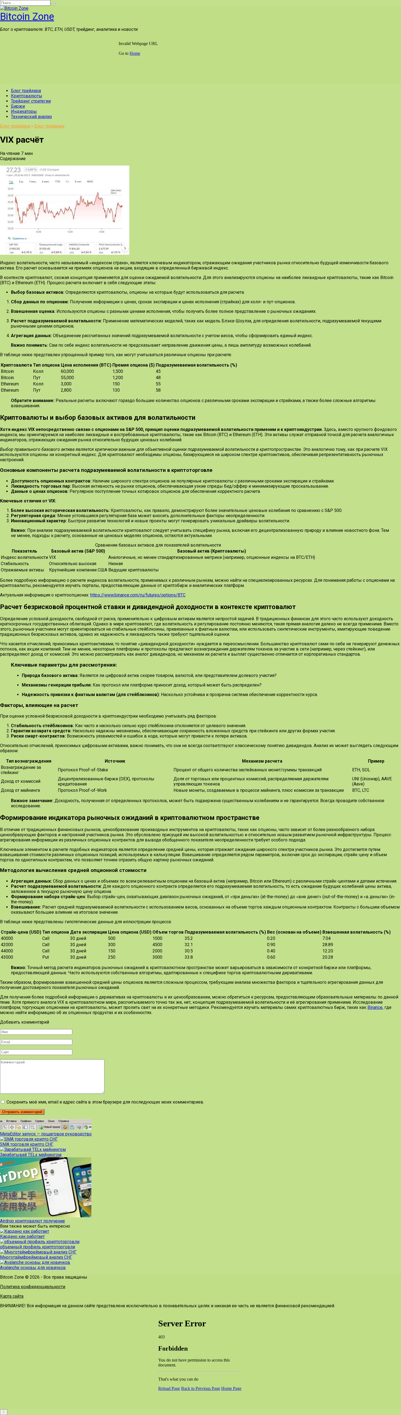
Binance (374, 1007)
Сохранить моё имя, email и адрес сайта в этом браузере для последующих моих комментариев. (105, 1102)
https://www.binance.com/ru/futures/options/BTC (137, 595)
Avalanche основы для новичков (33, 1267)
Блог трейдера (26, 90)
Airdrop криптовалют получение (32, 1221)
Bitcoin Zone (27, 16)
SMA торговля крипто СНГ (26, 1144)
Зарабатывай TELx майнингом (30, 1154)
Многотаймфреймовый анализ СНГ (36, 1257)
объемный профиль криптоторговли (37, 1246)
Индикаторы (24, 111)
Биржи (18, 106)
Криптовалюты (26, 95)
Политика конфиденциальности (32, 1286)
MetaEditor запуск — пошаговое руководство (46, 1134)
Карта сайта (11, 1296)
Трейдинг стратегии (31, 101)
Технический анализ (31, 116)
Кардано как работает (22, 1236)
